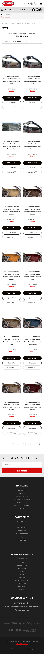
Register (26, 505)
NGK (22, 571)
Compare (10, 107)
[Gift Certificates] (31, 3)
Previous (4, 650)
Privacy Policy (22, 496)
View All (22, 589)
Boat (22, 525)
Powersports (22, 534)
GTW (22, 574)
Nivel (22, 562)
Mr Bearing (22, 565)
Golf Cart (22, 531)
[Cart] (35, 3)
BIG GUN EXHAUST (22, 580)
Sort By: (7, 42)
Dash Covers (22, 528)
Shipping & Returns (22, 499)
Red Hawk (22, 583)
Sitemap (22, 509)
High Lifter (22, 568)
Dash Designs (22, 559)
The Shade (22, 540)
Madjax (22, 577)
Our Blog (22, 493)
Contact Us (5, 17)
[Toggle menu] (41, 3)
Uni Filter (22, 586)
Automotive (22, 521)
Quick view (11, 102)
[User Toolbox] (28, 3)
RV (22, 537)
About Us (22, 490)
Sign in (17, 505)
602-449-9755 (23, 610)
